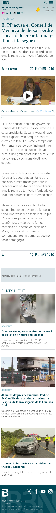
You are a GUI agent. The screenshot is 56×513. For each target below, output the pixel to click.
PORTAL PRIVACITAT (36, 509)
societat (6, 326)
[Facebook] (10, 13)
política (7, 18)
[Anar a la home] (3, 13)
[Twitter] (31, 69)
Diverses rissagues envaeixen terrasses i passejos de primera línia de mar (26, 333)
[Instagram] (14, 13)
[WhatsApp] (48, 69)
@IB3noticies (43, 111)
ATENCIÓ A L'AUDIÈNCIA (15, 509)
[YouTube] (18, 13)
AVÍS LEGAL (26, 509)
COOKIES (4, 509)
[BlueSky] (23, 13)
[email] (44, 69)
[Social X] (7, 13)
